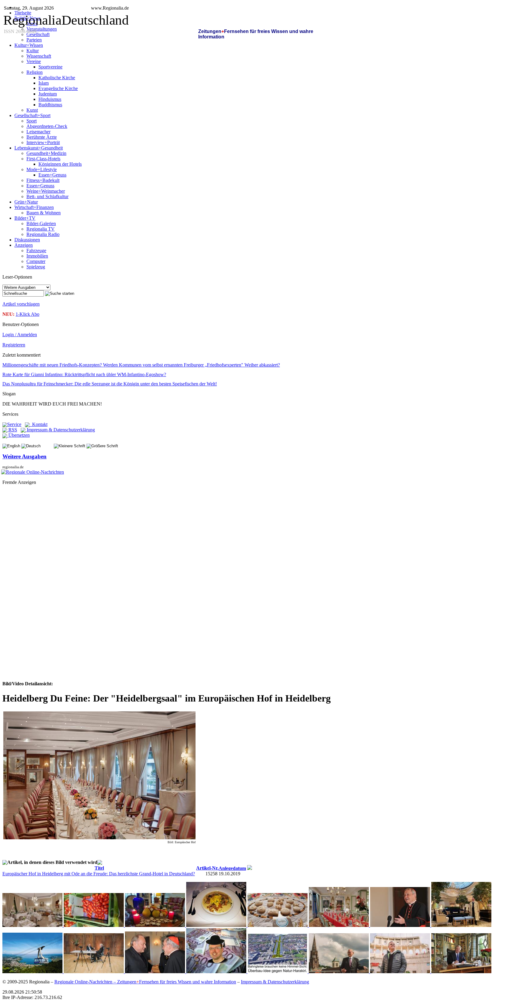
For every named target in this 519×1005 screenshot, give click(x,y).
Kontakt (38, 424)
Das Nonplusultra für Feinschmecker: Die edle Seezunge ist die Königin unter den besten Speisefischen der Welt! (109, 383)
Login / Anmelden (19, 334)
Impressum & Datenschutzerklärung (60, 429)
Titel (99, 868)
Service (14, 424)
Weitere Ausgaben (24, 456)
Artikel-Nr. (207, 868)
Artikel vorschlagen (21, 303)
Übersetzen (18, 435)
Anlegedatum (232, 868)
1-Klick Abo (27, 314)
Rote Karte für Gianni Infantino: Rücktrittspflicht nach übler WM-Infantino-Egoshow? (84, 374)
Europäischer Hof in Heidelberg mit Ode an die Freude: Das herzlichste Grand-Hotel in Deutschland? (98, 873)
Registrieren (13, 344)
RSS (12, 429)
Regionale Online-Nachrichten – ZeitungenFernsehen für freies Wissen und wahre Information (145, 981)
